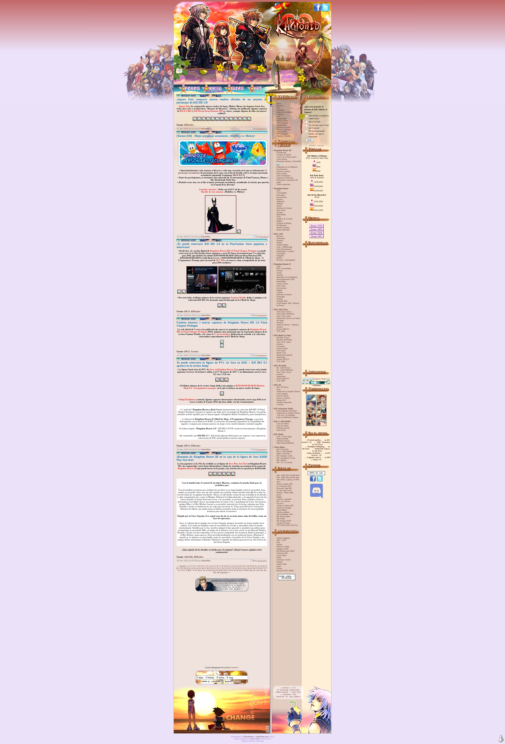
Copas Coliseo (282, 284)
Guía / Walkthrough (284, 247)
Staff (278, 116)
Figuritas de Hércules (285, 178)
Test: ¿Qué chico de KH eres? (288, 475)
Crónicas (280, 404)
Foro (278, 108)
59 (236, 568)
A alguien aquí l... (314, 457)
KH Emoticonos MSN (285, 551)
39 (185, 568)
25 (240, 566)
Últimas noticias (283, 428)
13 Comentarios (259, 449)
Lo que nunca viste (284, 490)
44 (197, 568)
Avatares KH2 (282, 301)
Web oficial (281, 430)
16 (217, 566)
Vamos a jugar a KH (285, 484)
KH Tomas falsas (283, 516)
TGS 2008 (281, 331)
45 (200, 568)
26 (243, 566)
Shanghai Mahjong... (316, 446)
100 (250, 570)
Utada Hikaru (282, 510)
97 (242, 570)
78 (194, 570)
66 (254, 568)
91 (227, 570)
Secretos (280, 212)
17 (220, 566)
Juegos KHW (282, 132)
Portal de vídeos (283, 547)
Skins (279, 566)
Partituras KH (282, 553)
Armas (279, 206)
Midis (279, 557)
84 (209, 570)
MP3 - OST (281, 540)
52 (218, 568)
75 (186, 570)
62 (244, 568)
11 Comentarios (259, 355)
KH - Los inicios (283, 501)
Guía (278, 191)
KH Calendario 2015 (285, 514)
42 (192, 568)
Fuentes (280, 562)
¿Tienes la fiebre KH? (285, 505)
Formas (279, 271)
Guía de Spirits (283, 396)
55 (226, 568)
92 (230, 570)
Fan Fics (280, 503)
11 (204, 566)
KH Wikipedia (282, 134)
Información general (284, 355)
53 (221, 568)
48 (208, 568)
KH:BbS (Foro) (283, 337)
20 (227, 566)
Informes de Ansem (284, 208)
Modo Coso (281, 353)
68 (259, 568)
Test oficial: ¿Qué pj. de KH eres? (288, 480)
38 (182, 568)
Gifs (278, 542)
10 (202, 566)
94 (235, 570)
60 (238, 568)
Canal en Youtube (284, 136)
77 (191, 570)
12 (207, 566)
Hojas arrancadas (283, 230)
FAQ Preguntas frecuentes (287, 411)
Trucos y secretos (283, 398)
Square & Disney (283, 523)
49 (210, 568)
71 (267, 568)
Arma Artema (282, 159)
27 (245, 566)
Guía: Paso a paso (284, 316)
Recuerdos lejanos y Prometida (289, 161)
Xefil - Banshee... (324, 442)
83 (207, 570)
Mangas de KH (282, 549)
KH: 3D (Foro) (282, 387)
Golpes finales (282, 348)
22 (233, 566)
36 (177, 568)
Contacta (280, 114)
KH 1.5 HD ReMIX (284, 451)
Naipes (279, 242)
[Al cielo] (501, 739)
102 (257, 570)
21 (230, 566)
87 (217, 570)
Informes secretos (283, 171)
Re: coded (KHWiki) (285, 370)
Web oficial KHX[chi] (285, 443)
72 (178, 570)
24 (238, 566)
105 (214, 572)
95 (237, 570)
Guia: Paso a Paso (284, 372)
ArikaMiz (197, 463)
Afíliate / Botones (284, 129)
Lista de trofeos (283, 424)
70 (264, 568)
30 (253, 566)
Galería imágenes (283, 538)
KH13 (187, 311)
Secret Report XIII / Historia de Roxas (288, 304)
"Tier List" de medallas (286, 415)
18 (222, 566)
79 (196, 570)
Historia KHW (282, 121)
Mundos (280, 240)
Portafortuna (281, 152)
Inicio (279, 103)
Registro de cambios (285, 112)
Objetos (280, 199)
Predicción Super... (323, 449)
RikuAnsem (248, 737)
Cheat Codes (282, 564)
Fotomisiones (282, 169)
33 (261, 566)
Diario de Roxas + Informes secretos (288, 326)
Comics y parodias (284, 499)
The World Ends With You (287, 525)
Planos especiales (283, 184)
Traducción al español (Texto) (288, 391)
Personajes (281, 195)
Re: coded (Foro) (283, 368)
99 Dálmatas (281, 225)
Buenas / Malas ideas (285, 492)
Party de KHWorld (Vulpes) (287, 417)
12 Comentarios (259, 128)
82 (204, 570)
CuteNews (235, 668)
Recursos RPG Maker (285, 570)
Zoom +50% (316, 229)
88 (219, 570)
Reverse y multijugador (286, 260)
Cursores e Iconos (284, 560)
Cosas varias (281, 555)
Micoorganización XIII (285, 279)
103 (261, 570)
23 (235, 566)
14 (212, 566)
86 (214, 570)
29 (251, 566)
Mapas (279, 497)
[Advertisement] (316, 308)
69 (262, 568)
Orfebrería (280, 201)
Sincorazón (281, 253)
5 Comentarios (262, 236)
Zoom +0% (316, 236)
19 (225, 566)
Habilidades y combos (285, 251)
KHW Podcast (282, 123)
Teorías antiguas (283, 512)
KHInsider (189, 125)
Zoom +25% (316, 233)
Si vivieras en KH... (285, 486)
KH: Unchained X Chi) (286, 458)
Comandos (281, 346)
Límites (280, 292)
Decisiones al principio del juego (287, 181)
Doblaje (280, 204)
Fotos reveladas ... (315, 453)
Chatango (280, 110)
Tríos (279, 217)
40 (187, 568)
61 (241, 568)
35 (266, 566)
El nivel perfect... (315, 440)
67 (256, 568)
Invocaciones (282, 197)
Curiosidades (282, 193)
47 (205, 568)
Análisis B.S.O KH (284, 219)
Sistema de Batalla (284, 223)
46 (203, 568)
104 (264, 570)
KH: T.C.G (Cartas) (284, 462)
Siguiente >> (225, 572)
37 (179, 568)
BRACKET (238, 175)
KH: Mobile (281, 460)
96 (240, 570)
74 (183, 570)
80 (199, 570)
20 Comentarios (259, 315)
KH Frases (281, 519)
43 (195, 568)
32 (258, 566)
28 (248, 566)
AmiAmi (190, 372)
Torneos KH (281, 118)
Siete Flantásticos (284, 176)
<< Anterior (181, 566)
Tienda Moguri (282, 245)
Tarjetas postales (283, 227)
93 (232, 570)
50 (213, 568)
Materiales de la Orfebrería (287, 167)
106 (218, 572)
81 (201, 570)
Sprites (279, 258)
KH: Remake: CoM (284, 456)
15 (215, 566)
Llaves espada (282, 394)
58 (233, 568)
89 (222, 570)
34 (263, 566)
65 (251, 568)
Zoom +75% (316, 226)
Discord (280, 105)
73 (181, 570)
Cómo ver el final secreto (286, 157)
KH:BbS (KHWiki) (284, 340)
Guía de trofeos (283, 426)
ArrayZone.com (262, 737)
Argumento (281, 357)
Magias (279, 221)
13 (209, 566)
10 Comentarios (259, 560)
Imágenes (280, 256)
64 (249, 568)
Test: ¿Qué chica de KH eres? (288, 477)
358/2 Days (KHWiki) (285, 314)
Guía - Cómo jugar (284, 436)
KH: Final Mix (283, 449)
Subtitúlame (281, 125)
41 (190, 568)
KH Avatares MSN (284, 521)
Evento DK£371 (283, 329)
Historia (280, 236)
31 (256, 566)
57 (231, 568)
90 (224, 570)
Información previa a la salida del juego (288, 319)
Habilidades (281, 214)
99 (248, 570)
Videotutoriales (282, 439)
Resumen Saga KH (284, 488)
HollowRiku (206, 129)
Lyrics (279, 495)
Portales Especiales (284, 402)
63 (246, 568)
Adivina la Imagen (284, 508)
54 (223, 568)
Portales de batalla (284, 155)
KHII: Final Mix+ (284, 454)
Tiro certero (281, 350)
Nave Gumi (281, 210)
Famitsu (198, 329)
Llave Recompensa (284, 249)
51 (215, 568)
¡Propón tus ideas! (284, 127)
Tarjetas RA (281, 400)
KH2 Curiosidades (284, 268)
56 (228, 568)
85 (212, 570)
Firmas (279, 568)
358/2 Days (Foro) (284, 312)
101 (254, 570)
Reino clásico (282, 173)
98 (245, 570)
